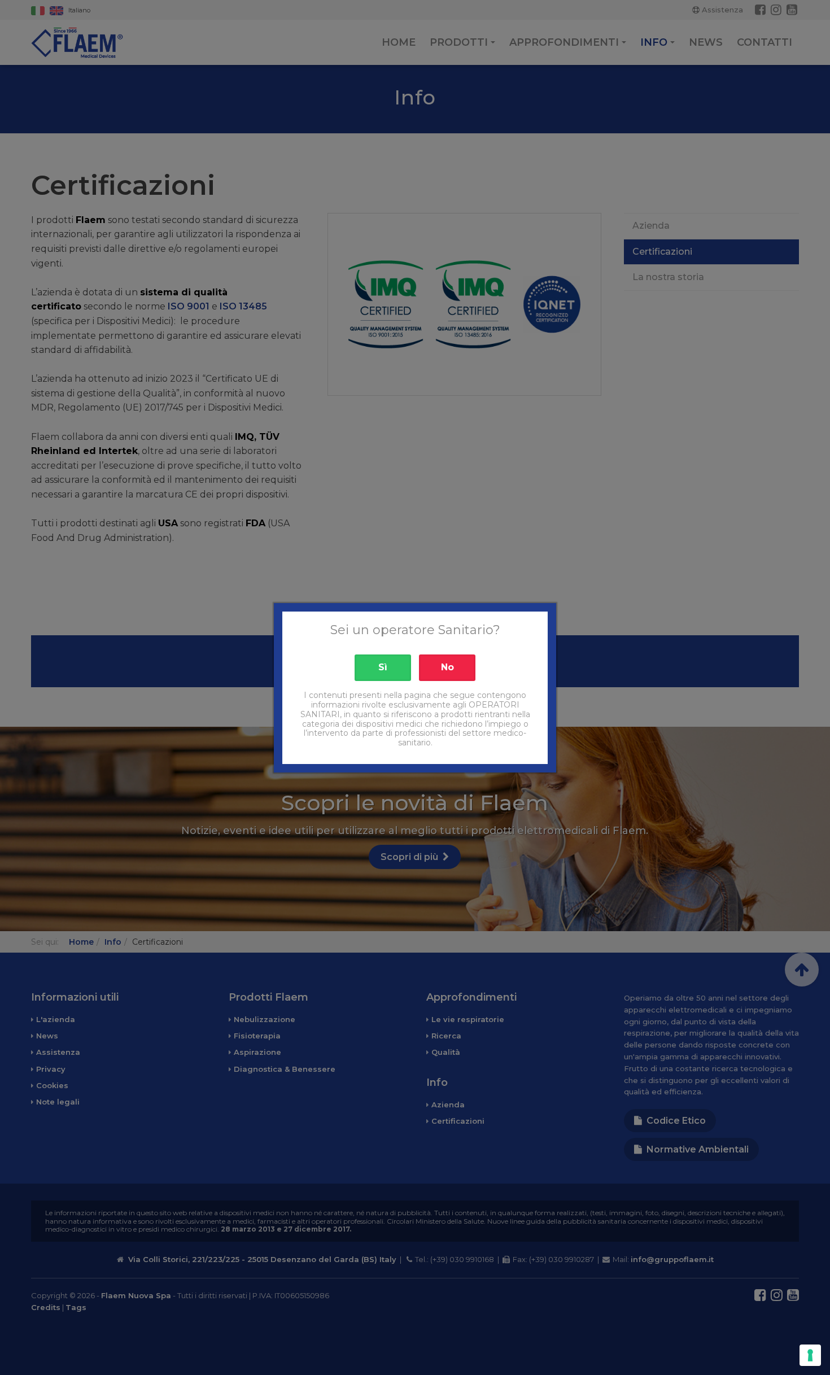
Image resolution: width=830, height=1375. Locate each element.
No (447, 667)
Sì (382, 667)
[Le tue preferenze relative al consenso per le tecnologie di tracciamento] (810, 1355)
